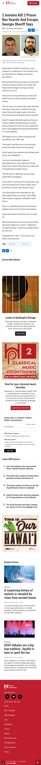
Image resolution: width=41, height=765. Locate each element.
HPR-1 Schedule (9, 710)
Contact (6, 729)
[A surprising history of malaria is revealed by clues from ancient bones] (19, 574)
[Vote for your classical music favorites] (20, 360)
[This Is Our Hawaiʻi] (20, 533)
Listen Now (20, 333)
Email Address (9, 427)
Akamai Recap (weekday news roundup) (19, 442)
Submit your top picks (20, 408)
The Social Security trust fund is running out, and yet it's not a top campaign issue (21, 506)
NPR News (12, 244)
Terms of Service (10, 747)
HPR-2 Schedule (9, 715)
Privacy (6, 752)
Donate (34, 3)
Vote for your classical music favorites (20, 386)
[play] (3, 762)
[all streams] (38, 762)
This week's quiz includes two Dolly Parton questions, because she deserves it (22, 477)
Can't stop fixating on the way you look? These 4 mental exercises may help (21, 467)
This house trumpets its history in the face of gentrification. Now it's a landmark (22, 486)
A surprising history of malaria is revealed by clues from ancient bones (20, 594)
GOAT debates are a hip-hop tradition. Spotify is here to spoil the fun (19, 648)
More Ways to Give (10, 738)
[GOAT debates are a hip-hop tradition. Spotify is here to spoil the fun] (19, 629)
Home (6, 706)
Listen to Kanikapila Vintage (20, 317)
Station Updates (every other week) (18, 436)
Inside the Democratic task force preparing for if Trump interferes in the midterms (22, 496)
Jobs (5, 720)
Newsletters (8, 724)
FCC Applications (9, 743)
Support (7, 733)
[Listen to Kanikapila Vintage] (20, 294)
